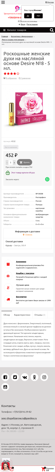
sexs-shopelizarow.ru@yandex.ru (19, 418)
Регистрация (32, 24)
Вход (23, 24)
